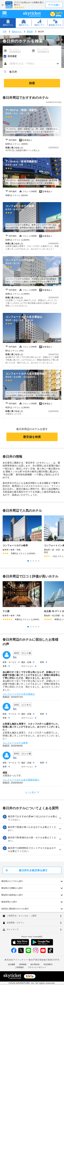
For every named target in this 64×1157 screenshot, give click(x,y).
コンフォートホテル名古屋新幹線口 (21, 779)
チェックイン (14, 49)
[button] (32, 63)
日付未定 (12, 56)
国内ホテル (17, 31)
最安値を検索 (32, 436)
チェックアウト (43, 49)
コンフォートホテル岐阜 (15, 742)
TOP (5, 31)
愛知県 (30, 31)
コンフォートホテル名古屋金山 (19, 694)
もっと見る (30, 792)
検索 (32, 83)
